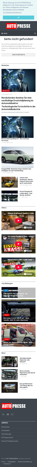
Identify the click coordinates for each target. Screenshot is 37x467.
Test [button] (6, 290)
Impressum (7, 464)
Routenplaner (5, 430)
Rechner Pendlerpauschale (9, 441)
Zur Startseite (18, 55)
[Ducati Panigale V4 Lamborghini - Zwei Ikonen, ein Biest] (9, 191)
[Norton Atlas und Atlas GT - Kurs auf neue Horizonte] (17, 117)
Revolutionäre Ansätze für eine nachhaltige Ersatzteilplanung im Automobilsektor (17, 100)
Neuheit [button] (7, 315)
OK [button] (18, 17)
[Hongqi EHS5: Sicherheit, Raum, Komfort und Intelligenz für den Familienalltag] (17, 147)
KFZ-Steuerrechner (7, 437)
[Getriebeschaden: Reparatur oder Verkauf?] (9, 357)
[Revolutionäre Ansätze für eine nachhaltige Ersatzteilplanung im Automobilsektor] (18, 70)
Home (3, 461)
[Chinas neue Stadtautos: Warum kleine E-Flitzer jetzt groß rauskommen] (9, 178)
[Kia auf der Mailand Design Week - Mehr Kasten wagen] (18, 324)
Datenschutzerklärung (25, 461)
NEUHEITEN (6, 90)
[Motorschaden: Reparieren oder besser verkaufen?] (9, 370)
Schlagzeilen (12, 461)
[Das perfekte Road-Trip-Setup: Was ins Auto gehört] (9, 383)
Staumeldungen (6, 434)
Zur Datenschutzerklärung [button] (12, 12)
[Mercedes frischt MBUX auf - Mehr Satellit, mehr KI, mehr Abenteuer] (18, 300)
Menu (5, 33)
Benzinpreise (5, 427)
